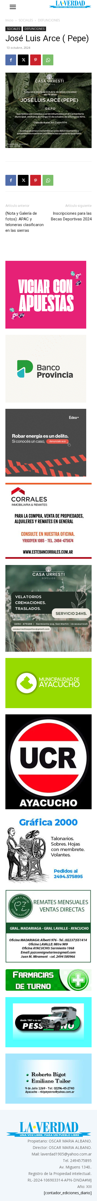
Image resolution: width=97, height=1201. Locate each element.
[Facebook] (10, 59)
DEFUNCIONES (49, 20)
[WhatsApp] (48, 59)
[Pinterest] (35, 59)
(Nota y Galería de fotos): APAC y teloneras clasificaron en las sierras (24, 222)
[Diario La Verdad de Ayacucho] (70, 4)
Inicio (9, 20)
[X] (23, 59)
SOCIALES (26, 20)
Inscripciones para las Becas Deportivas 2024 (71, 216)
